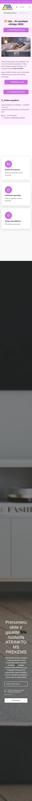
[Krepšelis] (16, 7)
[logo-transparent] (7, 7)
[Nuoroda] (20, 7)
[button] (23, 7)
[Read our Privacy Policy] (27, 695)
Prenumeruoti (16, 700)
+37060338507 (11, 115)
